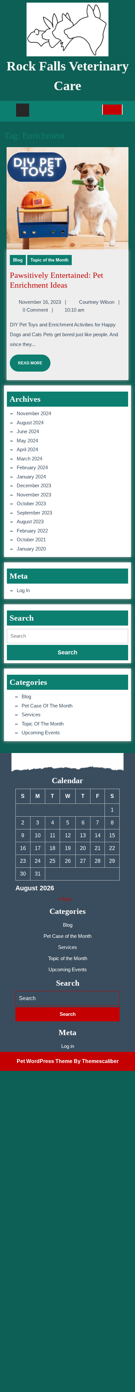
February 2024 (32, 467)
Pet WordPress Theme (44, 1061)
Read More (26, 360)
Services (31, 714)
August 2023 (30, 521)
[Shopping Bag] (112, 111)
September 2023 (34, 512)
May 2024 (27, 440)
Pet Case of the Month (47, 705)
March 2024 (29, 458)
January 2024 (31, 476)
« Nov (65, 899)
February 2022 (32, 530)
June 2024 (28, 431)
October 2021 (31, 539)
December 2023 (34, 485)
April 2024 (27, 449)
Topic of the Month (49, 260)
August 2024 (30, 422)
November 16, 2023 (40, 302)
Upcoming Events (41, 732)
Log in (23, 590)
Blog (18, 260)
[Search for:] (67, 636)
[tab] (22, 110)
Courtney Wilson (96, 302)
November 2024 (34, 413)
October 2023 (31, 503)
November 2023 (34, 494)
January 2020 (31, 548)
